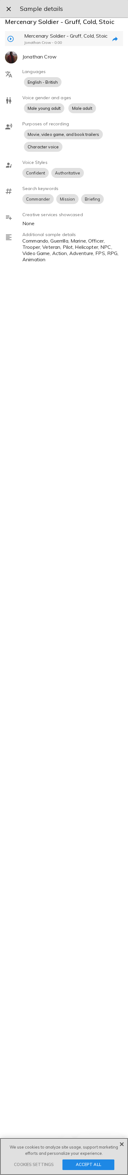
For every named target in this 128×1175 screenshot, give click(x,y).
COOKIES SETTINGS (34, 1164)
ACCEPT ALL (88, 1164)
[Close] (122, 1144)
